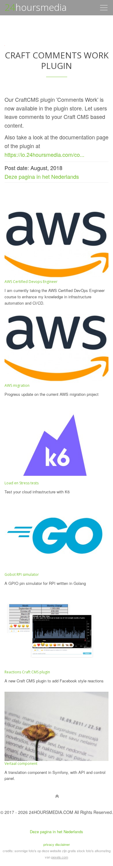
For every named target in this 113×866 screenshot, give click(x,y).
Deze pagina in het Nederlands (42, 176)
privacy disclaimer (56, 844)
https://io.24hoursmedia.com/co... (44, 154)
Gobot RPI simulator (22, 574)
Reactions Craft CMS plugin (27, 672)
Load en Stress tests (22, 483)
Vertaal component (21, 763)
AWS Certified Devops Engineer (31, 281)
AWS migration (17, 385)
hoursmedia (36, 7)
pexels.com (59, 857)
